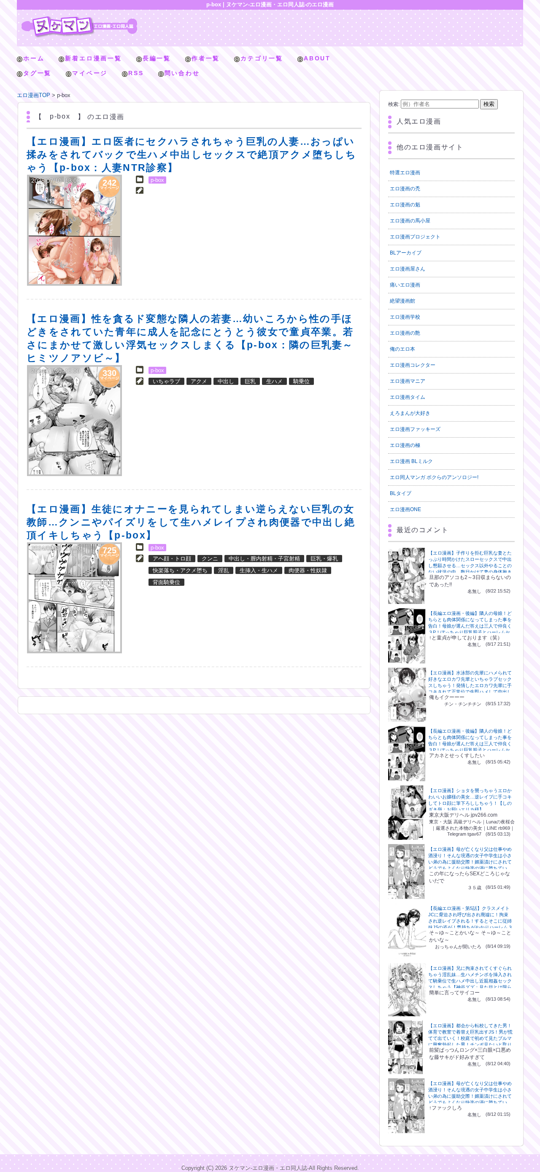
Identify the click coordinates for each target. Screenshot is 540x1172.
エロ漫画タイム (407, 397)
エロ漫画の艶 (405, 333)
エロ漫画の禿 (405, 189)
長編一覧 (157, 58)
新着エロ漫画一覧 (93, 58)
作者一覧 (206, 58)
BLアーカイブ (405, 253)
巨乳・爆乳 (324, 558)
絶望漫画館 (402, 301)
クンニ (210, 558)
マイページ (90, 73)
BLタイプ (400, 493)
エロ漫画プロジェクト (415, 237)
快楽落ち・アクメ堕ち (180, 570)
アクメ (199, 381)
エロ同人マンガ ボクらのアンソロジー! (434, 477)
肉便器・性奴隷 (308, 570)
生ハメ (274, 381)
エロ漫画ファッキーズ (415, 429)
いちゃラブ (166, 381)
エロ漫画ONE (405, 509)
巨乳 (250, 381)
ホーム (33, 58)
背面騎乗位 (166, 582)
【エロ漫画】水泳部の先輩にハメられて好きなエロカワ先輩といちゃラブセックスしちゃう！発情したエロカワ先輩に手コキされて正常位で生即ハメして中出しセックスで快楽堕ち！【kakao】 (470, 685)
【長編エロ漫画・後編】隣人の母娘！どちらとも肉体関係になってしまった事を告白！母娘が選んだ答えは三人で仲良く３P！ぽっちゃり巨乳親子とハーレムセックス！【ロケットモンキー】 (470, 626)
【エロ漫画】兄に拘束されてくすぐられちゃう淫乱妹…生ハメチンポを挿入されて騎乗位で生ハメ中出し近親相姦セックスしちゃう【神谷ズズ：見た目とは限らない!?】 (470, 981)
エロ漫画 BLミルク (411, 461)
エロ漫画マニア (407, 381)
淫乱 (223, 570)
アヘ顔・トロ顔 (172, 558)
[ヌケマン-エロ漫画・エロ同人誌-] (79, 19)
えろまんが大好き (410, 413)
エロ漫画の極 (405, 445)
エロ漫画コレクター (412, 365)
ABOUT (317, 58)
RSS (135, 73)
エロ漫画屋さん (407, 269)
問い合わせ (182, 73)
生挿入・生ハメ (259, 570)
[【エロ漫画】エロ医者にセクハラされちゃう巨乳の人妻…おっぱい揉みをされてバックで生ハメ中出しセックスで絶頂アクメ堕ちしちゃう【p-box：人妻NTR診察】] (74, 230)
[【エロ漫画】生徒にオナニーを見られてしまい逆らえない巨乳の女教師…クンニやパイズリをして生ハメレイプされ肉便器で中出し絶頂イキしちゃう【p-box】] (74, 597)
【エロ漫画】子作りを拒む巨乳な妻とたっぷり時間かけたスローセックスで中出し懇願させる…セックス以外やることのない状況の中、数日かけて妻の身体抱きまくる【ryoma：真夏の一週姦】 (470, 565)
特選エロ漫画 (405, 173)
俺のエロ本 (402, 349)
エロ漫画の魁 (405, 205)
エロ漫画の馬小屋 (410, 221)
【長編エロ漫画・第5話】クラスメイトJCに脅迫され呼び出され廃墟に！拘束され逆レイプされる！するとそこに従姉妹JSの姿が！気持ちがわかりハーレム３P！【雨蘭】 (470, 921)
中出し (226, 381)
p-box (157, 180)
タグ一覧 (37, 73)
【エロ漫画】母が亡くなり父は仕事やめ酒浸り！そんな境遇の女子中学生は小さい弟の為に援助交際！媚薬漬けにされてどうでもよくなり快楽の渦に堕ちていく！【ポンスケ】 (470, 862)
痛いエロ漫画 (405, 285)
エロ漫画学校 (405, 317)
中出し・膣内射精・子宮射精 (264, 558)
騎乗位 (301, 381)
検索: (394, 104)
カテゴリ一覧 (261, 58)
